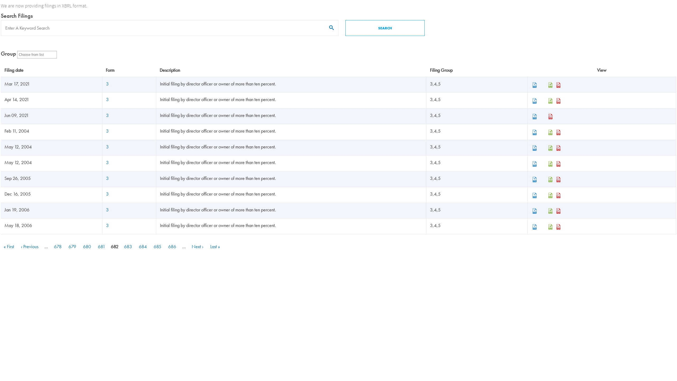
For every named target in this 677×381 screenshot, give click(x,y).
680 (87, 246)
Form (110, 70)
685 (158, 246)
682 (115, 246)
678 (58, 246)
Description (170, 70)
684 (143, 246)
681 (102, 246)
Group (8, 53)
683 (128, 246)
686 (172, 246)
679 (72, 246)
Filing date (14, 70)
